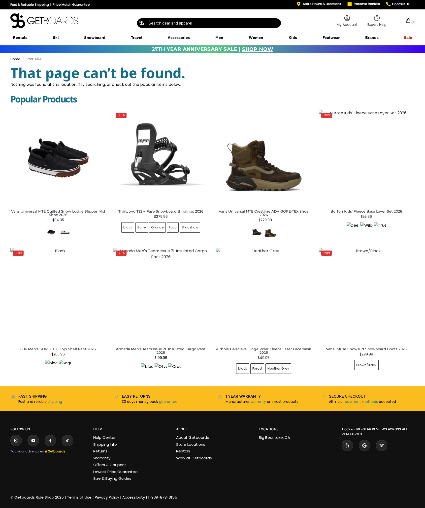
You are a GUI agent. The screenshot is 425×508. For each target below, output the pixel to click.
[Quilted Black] (51, 232)
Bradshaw (190, 227)
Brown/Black (366, 365)
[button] (405, 20)
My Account (347, 24)
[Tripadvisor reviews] (381, 445)
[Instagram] (16, 440)
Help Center (104, 437)
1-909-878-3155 (162, 497)
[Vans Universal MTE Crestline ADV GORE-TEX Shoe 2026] (263, 157)
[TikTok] (67, 440)
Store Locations (190, 444)
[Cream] (174, 369)
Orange (157, 227)
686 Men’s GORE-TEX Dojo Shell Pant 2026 (58, 349)
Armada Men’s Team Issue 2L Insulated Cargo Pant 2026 (161, 350)
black (127, 227)
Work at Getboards (194, 458)
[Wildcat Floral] (366, 228)
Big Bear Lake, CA (274, 437)
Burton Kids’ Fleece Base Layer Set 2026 (366, 211)
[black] (51, 366)
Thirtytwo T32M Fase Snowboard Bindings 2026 (160, 211)
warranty (258, 401)
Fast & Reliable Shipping (29, 4)
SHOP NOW (257, 49)
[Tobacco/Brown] (270, 232)
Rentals (183, 451)
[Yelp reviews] (347, 445)
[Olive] (161, 369)
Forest (257, 368)
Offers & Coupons (110, 464)
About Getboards (192, 437)
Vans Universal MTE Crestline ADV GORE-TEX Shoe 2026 (264, 213)
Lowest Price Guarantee (115, 471)
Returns (100, 451)
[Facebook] (50, 440)
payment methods (361, 401)
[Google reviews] (364, 445)
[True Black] (380, 228)
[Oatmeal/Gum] (65, 232)
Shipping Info (105, 444)
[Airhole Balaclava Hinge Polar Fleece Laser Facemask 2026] (263, 295)
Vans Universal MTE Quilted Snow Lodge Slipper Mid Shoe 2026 (58, 213)
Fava (173, 227)
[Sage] (65, 366)
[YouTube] (33, 440)
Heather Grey (278, 368)
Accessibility (133, 497)
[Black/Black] (257, 232)
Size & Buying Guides (112, 478)
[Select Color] (58, 232)
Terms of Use (79, 497)
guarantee (168, 401)
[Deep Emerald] (353, 228)
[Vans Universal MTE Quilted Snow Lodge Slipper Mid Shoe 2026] (58, 157)
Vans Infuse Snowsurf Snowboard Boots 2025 (366, 349)
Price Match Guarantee (71, 4)
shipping (55, 401)
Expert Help (377, 24)
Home (15, 59)
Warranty (101, 458)
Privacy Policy (107, 497)
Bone (141, 227)
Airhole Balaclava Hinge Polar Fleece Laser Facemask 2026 (263, 350)
